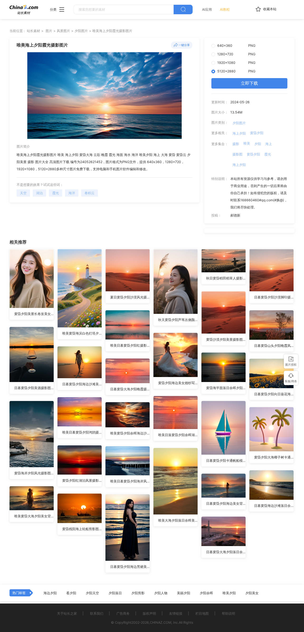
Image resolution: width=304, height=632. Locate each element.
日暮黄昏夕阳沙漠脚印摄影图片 (274, 297)
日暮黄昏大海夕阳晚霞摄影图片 (130, 389)
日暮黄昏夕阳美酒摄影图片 (34, 388)
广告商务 (123, 613)
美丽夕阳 (183, 593)
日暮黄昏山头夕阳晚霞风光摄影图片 (274, 346)
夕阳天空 (92, 593)
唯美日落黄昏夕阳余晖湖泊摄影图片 (178, 435)
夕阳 (257, 144)
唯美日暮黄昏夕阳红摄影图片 (130, 345)
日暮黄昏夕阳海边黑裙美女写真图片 (130, 567)
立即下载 (249, 83)
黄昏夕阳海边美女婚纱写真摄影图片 (178, 383)
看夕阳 (71, 593)
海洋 (71, 193)
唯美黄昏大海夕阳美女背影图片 (34, 516)
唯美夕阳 (229, 593)
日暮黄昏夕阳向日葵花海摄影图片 (274, 394)
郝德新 (235, 215)
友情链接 (175, 613)
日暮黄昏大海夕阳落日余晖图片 (226, 552)
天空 (23, 193)
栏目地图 (202, 613)
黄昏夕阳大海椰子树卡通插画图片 (274, 457)
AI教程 (225, 9)
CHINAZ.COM (160, 622)
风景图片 (63, 31)
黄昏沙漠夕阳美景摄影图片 (226, 339)
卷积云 (90, 193)
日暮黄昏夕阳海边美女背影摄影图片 (226, 503)
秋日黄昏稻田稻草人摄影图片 (226, 278)
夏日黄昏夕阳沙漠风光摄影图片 (130, 297)
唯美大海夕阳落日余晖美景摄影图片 (178, 520)
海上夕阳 (239, 133)
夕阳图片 (81, 31)
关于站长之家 (67, 613)
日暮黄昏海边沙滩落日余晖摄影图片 (274, 506)
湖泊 (39, 193)
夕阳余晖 (206, 593)
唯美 (246, 143)
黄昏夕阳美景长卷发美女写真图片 (34, 314)
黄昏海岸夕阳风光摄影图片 (34, 473)
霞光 (55, 193)
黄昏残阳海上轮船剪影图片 (82, 529)
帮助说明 (228, 613)
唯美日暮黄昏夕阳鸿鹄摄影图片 (82, 432)
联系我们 (96, 613)
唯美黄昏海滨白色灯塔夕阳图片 (82, 333)
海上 (268, 144)
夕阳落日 (115, 593)
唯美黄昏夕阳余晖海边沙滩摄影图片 (130, 433)
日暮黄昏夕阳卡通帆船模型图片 (226, 460)
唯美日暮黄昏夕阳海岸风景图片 (130, 481)
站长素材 (33, 31)
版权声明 (149, 613)
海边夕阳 (50, 593)
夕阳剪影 (138, 593)
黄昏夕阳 (256, 133)
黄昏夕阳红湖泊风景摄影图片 (82, 480)
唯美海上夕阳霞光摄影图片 (112, 31)
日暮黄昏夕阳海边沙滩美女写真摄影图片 (82, 384)
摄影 (236, 144)
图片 (49, 31)
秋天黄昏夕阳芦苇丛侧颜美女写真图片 (178, 320)
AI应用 (207, 9)
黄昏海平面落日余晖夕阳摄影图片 (226, 388)
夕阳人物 (160, 593)
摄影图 (237, 154)
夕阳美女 (252, 593)
